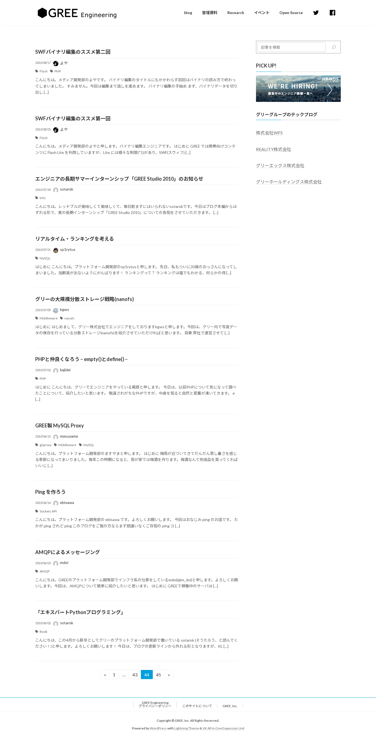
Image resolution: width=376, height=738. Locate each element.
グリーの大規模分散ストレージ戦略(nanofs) (84, 299)
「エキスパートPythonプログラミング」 (80, 612)
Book (43, 632)
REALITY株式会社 (273, 148)
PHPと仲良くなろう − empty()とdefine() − (81, 359)
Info (42, 198)
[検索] (333, 47)
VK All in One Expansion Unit (223, 728)
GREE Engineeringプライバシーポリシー (154, 704)
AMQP (45, 571)
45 (158, 675)
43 (134, 675)
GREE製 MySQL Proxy (59, 425)
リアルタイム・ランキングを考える (74, 239)
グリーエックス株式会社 (280, 165)
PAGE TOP (362, 711)
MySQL (45, 258)
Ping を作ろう (50, 492)
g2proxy (45, 445)
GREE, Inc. (230, 706)
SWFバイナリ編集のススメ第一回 (72, 118)
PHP (58, 71)
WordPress (158, 728)
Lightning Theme (186, 728)
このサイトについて (197, 706)
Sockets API (48, 511)
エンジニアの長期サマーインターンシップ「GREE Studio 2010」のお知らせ (119, 179)
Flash (44, 71)
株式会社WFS (269, 132)
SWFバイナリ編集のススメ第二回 (72, 52)
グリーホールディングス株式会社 (289, 181)
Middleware (49, 318)
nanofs (69, 318)
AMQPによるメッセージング (67, 552)
